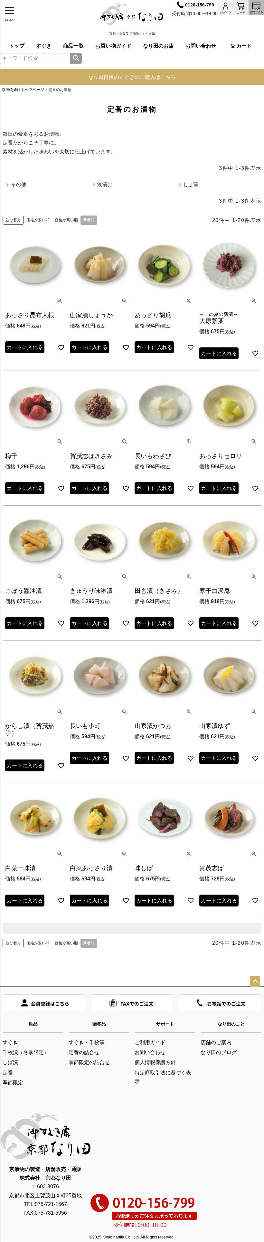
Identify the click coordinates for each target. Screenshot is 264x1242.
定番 (8, 1072)
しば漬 (10, 1062)
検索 (75, 58)
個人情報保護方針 (155, 1062)
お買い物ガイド (113, 46)
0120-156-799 (199, 4)
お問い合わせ (200, 46)
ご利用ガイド (150, 1042)
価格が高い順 (66, 220)
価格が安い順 (38, 220)
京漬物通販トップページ (23, 89)
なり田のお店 (158, 46)
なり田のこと (231, 1023)
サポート (165, 1023)
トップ (16, 46)
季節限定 (13, 1082)
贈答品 (99, 1023)
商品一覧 (73, 46)
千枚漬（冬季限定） (26, 1052)
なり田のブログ (219, 1052)
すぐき (44, 46)
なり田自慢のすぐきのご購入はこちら (132, 77)
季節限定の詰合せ (89, 1062)
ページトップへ (255, 981)
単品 (33, 1023)
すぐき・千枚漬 (87, 1042)
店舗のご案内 (216, 1042)
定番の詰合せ (84, 1052)
